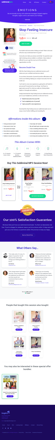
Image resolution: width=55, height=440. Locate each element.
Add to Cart (9, 195)
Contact (44, 2)
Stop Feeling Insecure (9, 183)
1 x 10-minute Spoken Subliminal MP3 (17, 155)
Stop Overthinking (46, 183)
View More (27, 19)
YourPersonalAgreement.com (15, 284)
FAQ (30, 2)
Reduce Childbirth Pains (19, 326)
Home (24, 2)
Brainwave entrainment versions (27, 155)
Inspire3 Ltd (5, 432)
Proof (8, 425)
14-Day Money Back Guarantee (48, 154)
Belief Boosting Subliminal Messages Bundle (10, 393)
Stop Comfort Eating (36, 326)
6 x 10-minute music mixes (7, 154)
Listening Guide (19, 425)
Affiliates (36, 2)
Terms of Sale (28, 432)
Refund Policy (40, 425)
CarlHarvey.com (12, 265)
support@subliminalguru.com (10, 420)
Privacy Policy (21, 432)
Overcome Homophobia (19, 352)
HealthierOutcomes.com (40, 265)
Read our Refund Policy (27, 235)
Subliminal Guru (22, 25)
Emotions (30, 25)
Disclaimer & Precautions (37, 432)
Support (38, 154)
